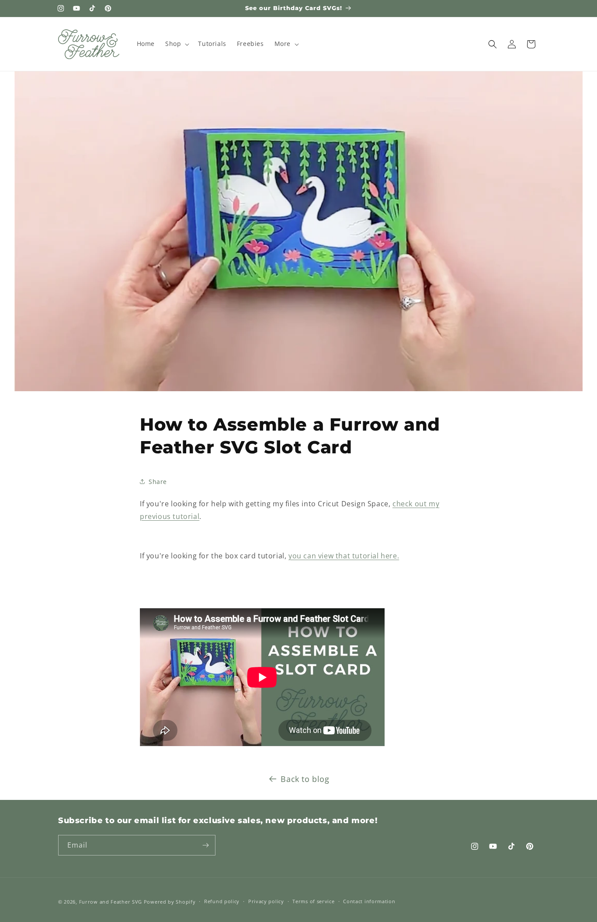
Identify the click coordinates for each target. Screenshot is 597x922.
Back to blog (305, 779)
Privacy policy (266, 901)
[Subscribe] (205, 845)
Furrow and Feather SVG (110, 901)
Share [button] (158, 481)
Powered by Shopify (170, 901)
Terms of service (313, 901)
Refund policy (221, 901)
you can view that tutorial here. (343, 556)
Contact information (369, 901)
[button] (176, 44)
